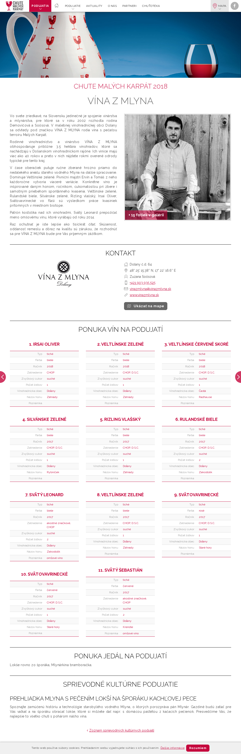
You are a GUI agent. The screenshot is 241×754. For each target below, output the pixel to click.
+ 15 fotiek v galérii (146, 215)
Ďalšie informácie (173, 748)
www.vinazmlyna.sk (144, 295)
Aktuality (94, 6)
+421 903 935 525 (142, 283)
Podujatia (40, 6)
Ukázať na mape (149, 306)
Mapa (222, 6)
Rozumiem (197, 748)
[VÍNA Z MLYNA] (177, 167)
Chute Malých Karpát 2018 (121, 86)
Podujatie (73, 6)
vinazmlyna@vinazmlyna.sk (150, 289)
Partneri (129, 6)
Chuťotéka (151, 6)
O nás (112, 6)
